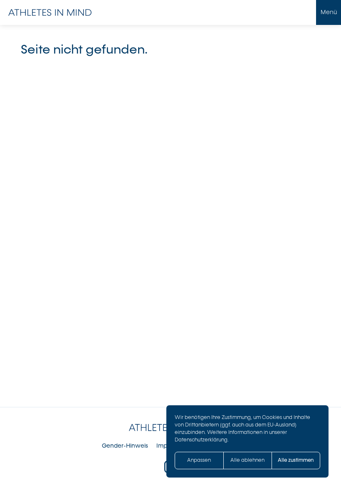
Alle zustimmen (296, 460)
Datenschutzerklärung (201, 439)
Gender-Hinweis (125, 446)
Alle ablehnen (247, 460)
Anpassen (199, 460)
